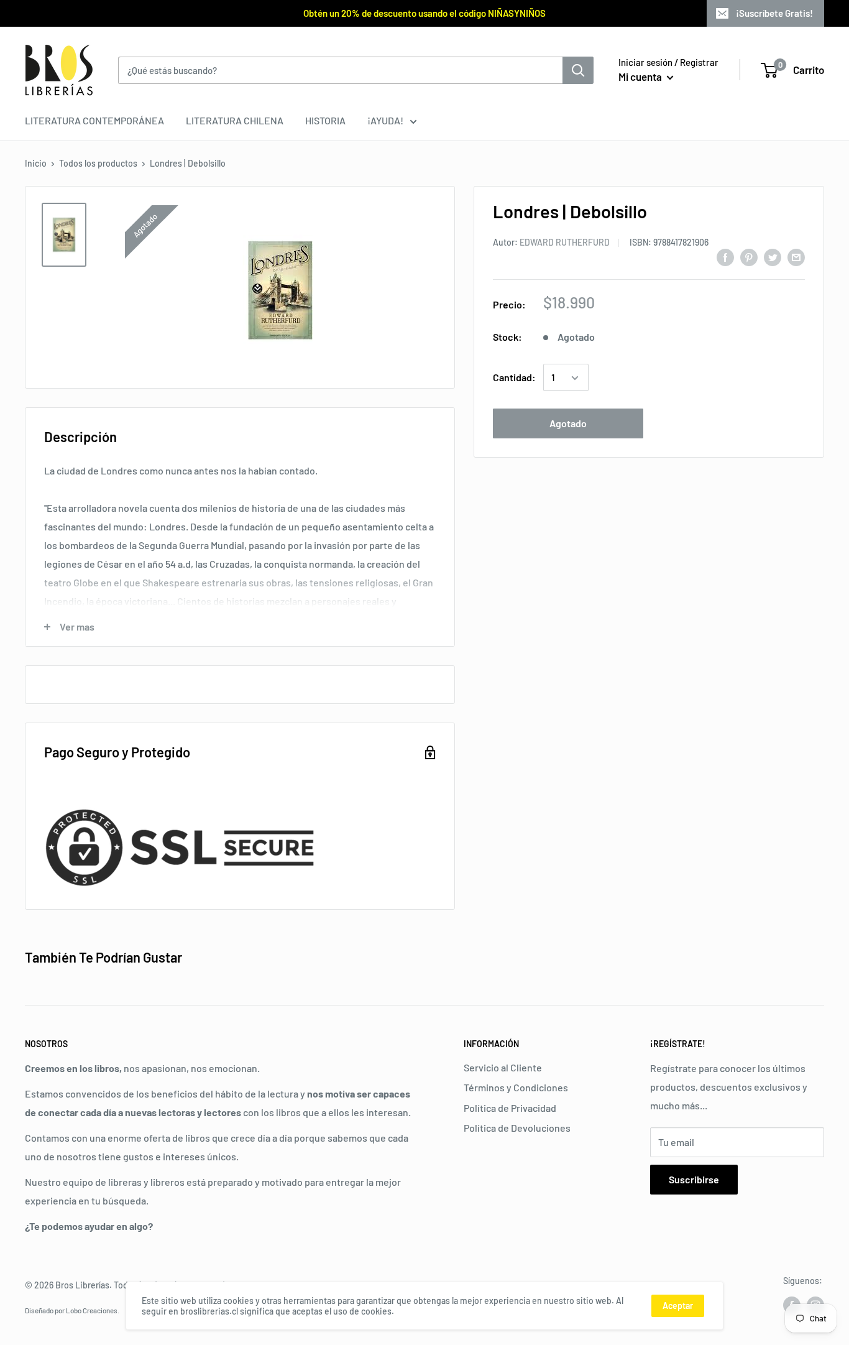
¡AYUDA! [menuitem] (385, 120)
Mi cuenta (641, 76)
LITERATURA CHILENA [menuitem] (234, 120)
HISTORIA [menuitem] (325, 120)
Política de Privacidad (510, 1108)
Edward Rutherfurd (565, 243)
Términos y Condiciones (516, 1087)
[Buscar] (578, 70)
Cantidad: (514, 378)
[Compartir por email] (796, 256)
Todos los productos (98, 163)
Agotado (568, 424)
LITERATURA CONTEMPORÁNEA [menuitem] (94, 120)
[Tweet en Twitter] (772, 256)
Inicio (36, 163)
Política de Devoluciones (517, 1128)
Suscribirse (694, 1179)
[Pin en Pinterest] (749, 256)
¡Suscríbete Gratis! (774, 13)
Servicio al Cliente (503, 1067)
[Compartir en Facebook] (725, 256)
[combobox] (340, 70)
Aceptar (678, 1305)
